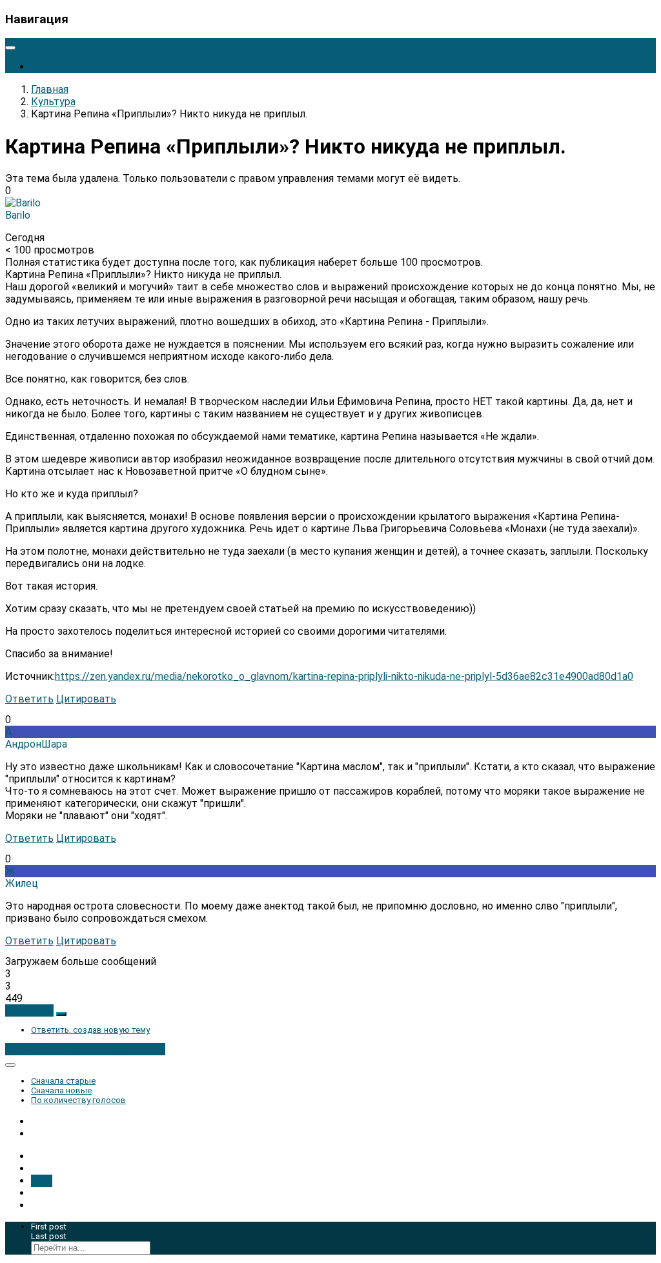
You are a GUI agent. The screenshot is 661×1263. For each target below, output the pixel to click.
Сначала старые (63, 1081)
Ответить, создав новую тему (90, 1030)
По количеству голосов (78, 1100)
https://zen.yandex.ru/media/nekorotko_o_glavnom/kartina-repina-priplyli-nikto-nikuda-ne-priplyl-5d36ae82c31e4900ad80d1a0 (344, 676)
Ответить (29, 699)
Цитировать (86, 699)
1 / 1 (41, 1181)
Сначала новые (61, 1090)
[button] (29, 1010)
